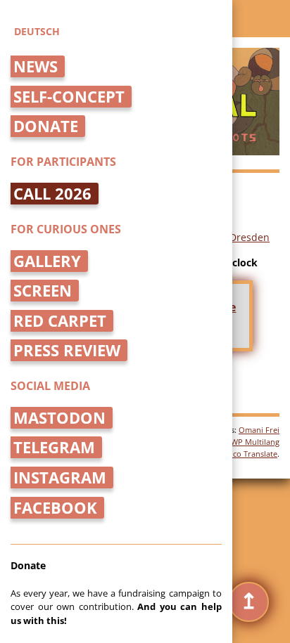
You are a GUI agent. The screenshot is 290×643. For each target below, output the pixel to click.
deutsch (37, 31)
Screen (42, 290)
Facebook (55, 508)
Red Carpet (59, 321)
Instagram (59, 477)
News (35, 66)
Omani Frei (259, 429)
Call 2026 (52, 193)
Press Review (66, 350)
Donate (45, 126)
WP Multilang (255, 441)
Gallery (47, 261)
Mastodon (59, 418)
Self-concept (69, 97)
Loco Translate (250, 453)
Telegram (54, 447)
